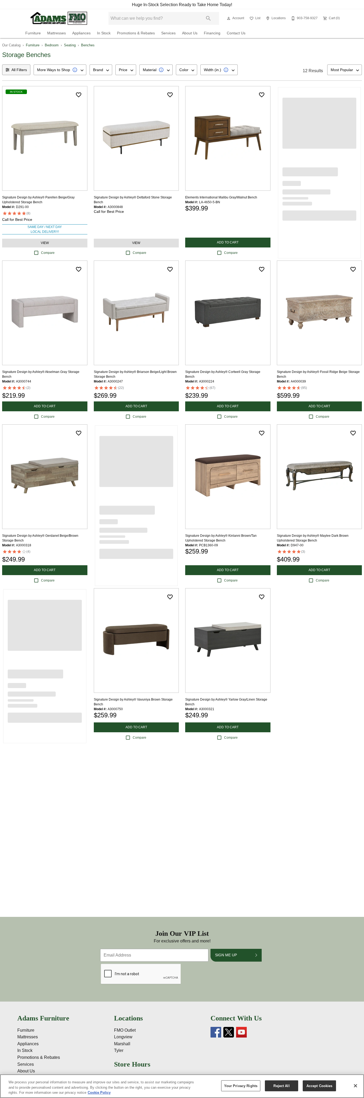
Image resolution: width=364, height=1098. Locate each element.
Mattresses (56, 33)
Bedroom (52, 45)
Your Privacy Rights (240, 1086)
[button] (228, 18)
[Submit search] (208, 18)
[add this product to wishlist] (78, 94)
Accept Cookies (319, 1086)
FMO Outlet (125, 1030)
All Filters (19, 70)
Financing (212, 33)
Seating (70, 45)
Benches (88, 45)
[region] (182, 1086)
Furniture (33, 33)
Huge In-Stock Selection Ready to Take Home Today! (182, 4)
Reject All (281, 1086)
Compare (48, 253)
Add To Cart (227, 242)
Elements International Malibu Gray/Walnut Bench (221, 197)
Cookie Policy (99, 1093)
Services (168, 33)
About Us (189, 33)
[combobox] (60, 69)
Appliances (81, 33)
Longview (123, 1037)
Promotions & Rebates (136, 33)
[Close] (355, 1086)
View (45, 243)
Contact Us (236, 33)
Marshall (122, 1044)
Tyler (118, 1050)
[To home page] (58, 18)
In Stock (104, 33)
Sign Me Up (226, 955)
